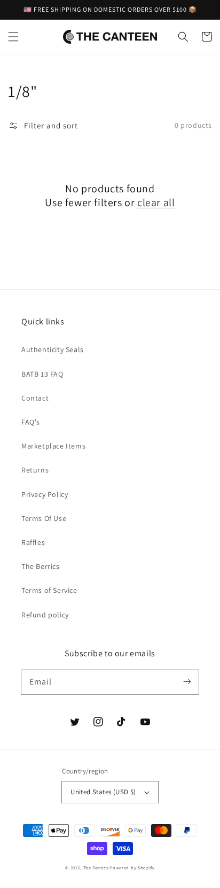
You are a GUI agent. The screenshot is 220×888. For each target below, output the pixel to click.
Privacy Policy (44, 494)
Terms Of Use (43, 518)
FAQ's (30, 422)
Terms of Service (49, 590)
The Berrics (40, 566)
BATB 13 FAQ (42, 374)
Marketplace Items (53, 446)
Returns (35, 470)
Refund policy (45, 615)
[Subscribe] (187, 682)
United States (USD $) (103, 791)
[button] (13, 36)
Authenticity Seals (52, 349)
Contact (35, 398)
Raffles (33, 542)
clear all (156, 202)
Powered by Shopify (132, 867)
